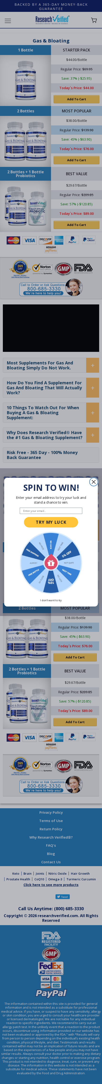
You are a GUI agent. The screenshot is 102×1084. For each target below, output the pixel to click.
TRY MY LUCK (51, 522)
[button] (51, 563)
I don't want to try (51, 600)
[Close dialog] (93, 482)
